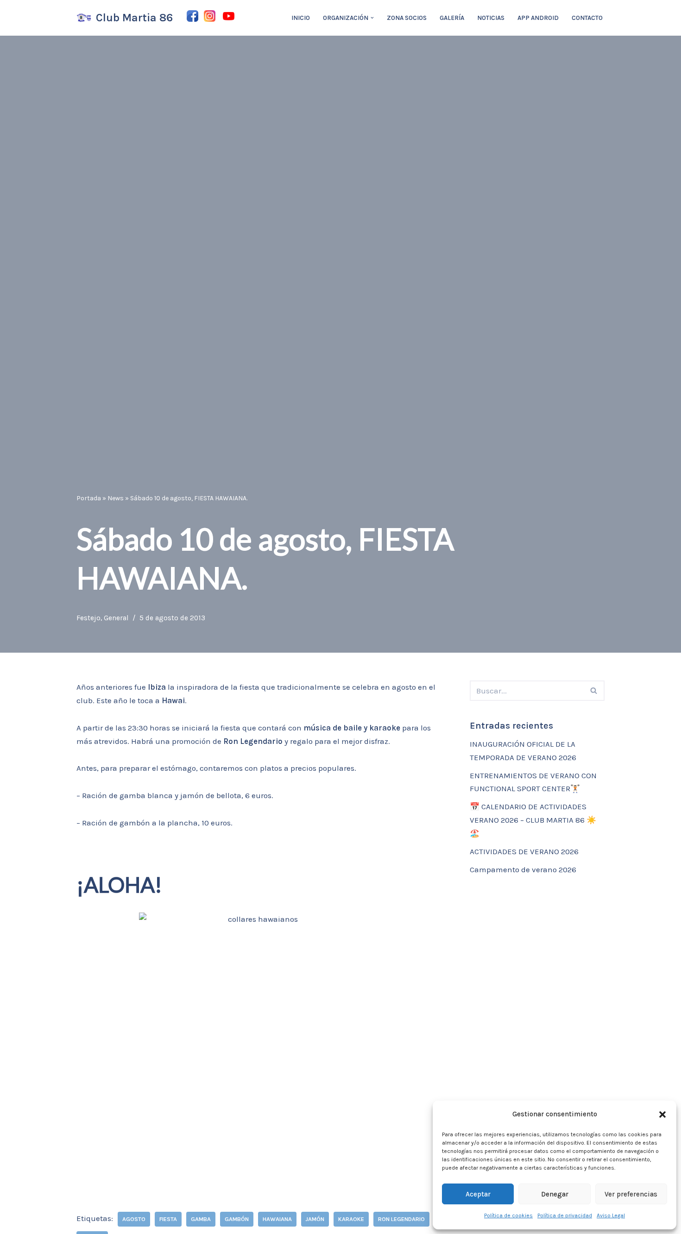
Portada (88, 498)
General (116, 618)
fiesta (168, 1218)
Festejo (88, 618)
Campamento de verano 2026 (523, 869)
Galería (452, 17)
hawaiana (277, 1218)
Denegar (554, 1194)
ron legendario (401, 1218)
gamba (201, 1218)
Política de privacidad (564, 1215)
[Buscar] (594, 690)
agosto (133, 1218)
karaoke (351, 1218)
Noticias (490, 17)
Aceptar (478, 1194)
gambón (237, 1218)
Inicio (300, 17)
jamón (315, 1218)
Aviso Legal (611, 1215)
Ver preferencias (631, 1194)
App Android (538, 17)
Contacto (587, 17)
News (115, 498)
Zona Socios (407, 17)
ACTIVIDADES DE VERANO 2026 (524, 851)
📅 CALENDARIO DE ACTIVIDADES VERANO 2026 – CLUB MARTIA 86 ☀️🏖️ (533, 820)
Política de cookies (508, 1215)
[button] (662, 1114)
